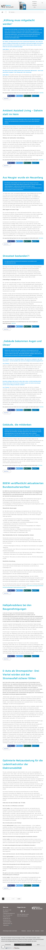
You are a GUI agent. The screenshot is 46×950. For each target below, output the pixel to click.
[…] (9, 925)
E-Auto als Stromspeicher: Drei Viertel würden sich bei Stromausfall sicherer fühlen (21, 674)
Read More (6, 98)
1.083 (13, 898)
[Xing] (24, 911)
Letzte (18, 898)
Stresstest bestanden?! (16, 255)
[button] (6, 12)
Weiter (15, 899)
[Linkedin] (21, 911)
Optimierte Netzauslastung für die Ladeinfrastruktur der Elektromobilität (23, 764)
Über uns (5, 907)
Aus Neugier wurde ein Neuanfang (23, 177)
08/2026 (41, 92)
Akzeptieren (23, 944)
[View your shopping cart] (42, 3)
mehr (38, 944)
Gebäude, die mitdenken (17, 424)
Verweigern (8, 944)
